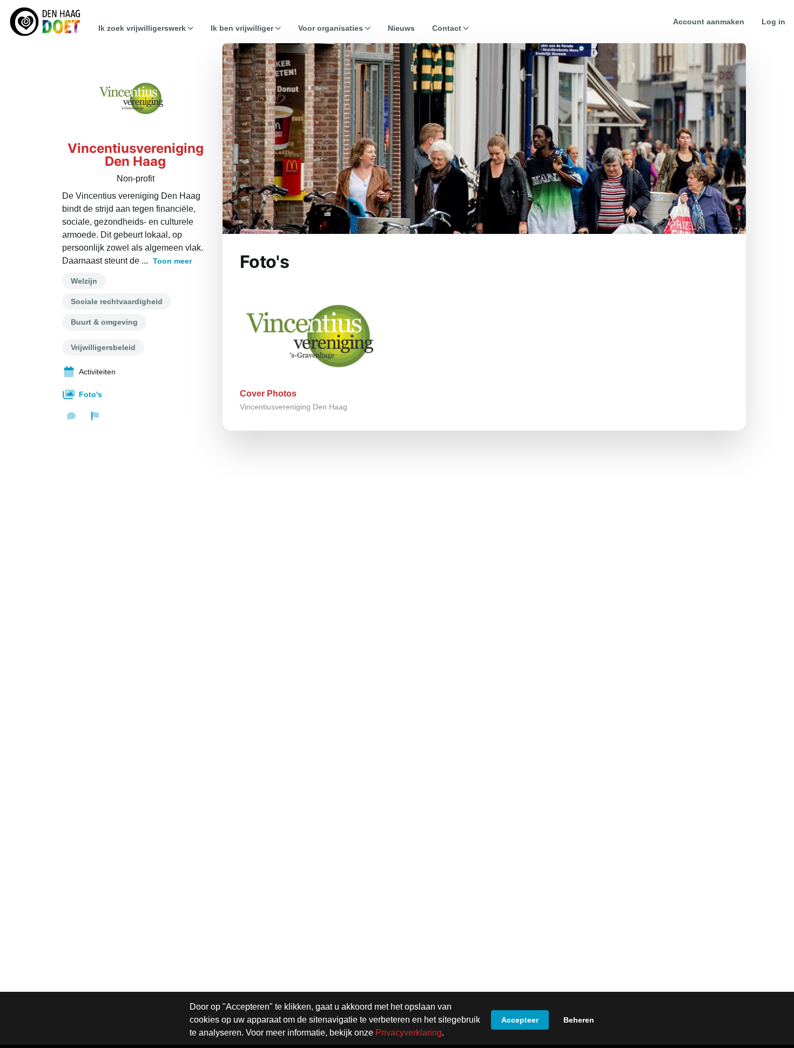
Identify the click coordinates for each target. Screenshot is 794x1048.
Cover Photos (268, 393)
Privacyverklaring (408, 1032)
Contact (446, 28)
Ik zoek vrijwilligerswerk (142, 28)
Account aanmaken (708, 21)
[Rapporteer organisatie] (95, 416)
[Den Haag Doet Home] (45, 22)
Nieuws (401, 28)
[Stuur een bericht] (71, 416)
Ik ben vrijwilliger (242, 28)
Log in (773, 21)
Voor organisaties (330, 28)
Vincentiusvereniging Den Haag (136, 155)
